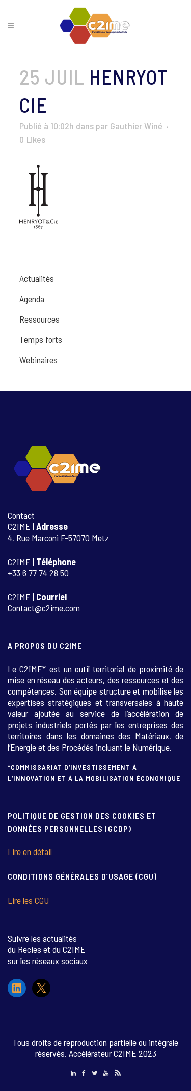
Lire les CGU (28, 900)
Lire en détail (30, 851)
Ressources (39, 319)
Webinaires (38, 359)
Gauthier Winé (136, 125)
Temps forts (40, 339)
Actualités (36, 278)
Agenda (31, 298)
